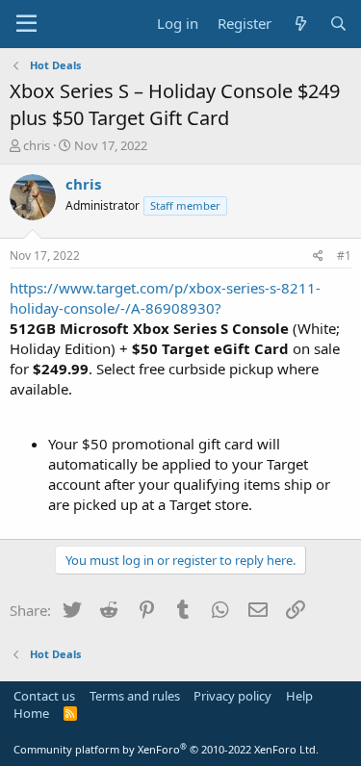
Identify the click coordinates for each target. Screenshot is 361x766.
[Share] (318, 256)
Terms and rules (135, 695)
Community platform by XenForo (166, 749)
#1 (344, 255)
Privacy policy (232, 695)
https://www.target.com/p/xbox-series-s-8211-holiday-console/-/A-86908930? (165, 298)
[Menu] (26, 24)
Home (31, 713)
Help (299, 695)
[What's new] (300, 23)
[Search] (338, 23)
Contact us (44, 695)
